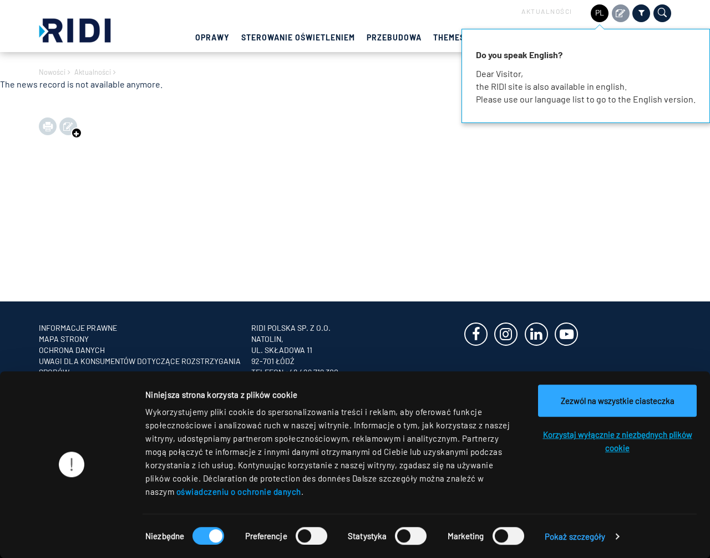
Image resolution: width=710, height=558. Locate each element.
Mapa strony (64, 339)
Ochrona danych (72, 350)
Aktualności (546, 11)
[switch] (311, 536)
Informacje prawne (78, 327)
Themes (449, 37)
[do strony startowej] (75, 29)
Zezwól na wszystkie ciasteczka (617, 401)
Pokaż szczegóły (575, 536)
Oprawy (212, 37)
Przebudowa (394, 37)
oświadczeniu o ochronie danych (238, 491)
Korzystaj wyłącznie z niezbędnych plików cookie (617, 441)
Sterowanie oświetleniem (298, 37)
